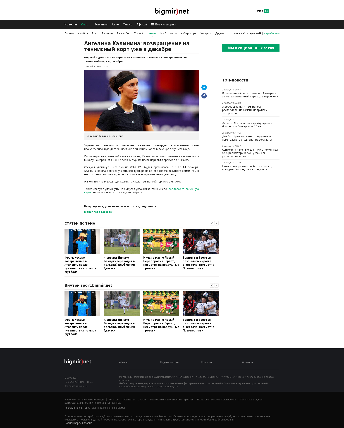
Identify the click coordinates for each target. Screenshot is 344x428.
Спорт (85, 24)
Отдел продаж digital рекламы (106, 407)
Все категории (165, 24)
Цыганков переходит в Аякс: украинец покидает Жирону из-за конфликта (247, 167)
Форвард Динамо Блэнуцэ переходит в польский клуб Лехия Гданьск (119, 262)
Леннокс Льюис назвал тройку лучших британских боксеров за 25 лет (247, 124)
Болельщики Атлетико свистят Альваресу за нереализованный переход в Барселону (250, 94)
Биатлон (107, 33)
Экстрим (205, 33)
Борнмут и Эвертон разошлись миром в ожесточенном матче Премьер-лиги (198, 262)
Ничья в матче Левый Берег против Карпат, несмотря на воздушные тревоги (161, 262)
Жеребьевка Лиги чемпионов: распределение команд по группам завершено (244, 110)
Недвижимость (169, 362)
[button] (212, 223)
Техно (127, 24)
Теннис (151, 33)
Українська (272, 33)
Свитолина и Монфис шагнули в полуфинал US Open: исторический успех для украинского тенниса (250, 153)
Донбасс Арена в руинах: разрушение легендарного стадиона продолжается (247, 137)
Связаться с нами (135, 399)
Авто (115, 24)
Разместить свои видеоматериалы (171, 399)
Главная (69, 33)
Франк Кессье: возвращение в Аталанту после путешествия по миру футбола (80, 264)
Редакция (114, 399)
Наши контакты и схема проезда (84, 399)
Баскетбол (123, 33)
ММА (163, 33)
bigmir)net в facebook (98, 211)
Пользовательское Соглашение (216, 399)
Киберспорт (188, 33)
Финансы (101, 24)
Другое (219, 33)
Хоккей (138, 33)
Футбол (83, 33)
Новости (70, 24)
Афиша (142, 24)
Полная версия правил (78, 423)
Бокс (95, 33)
